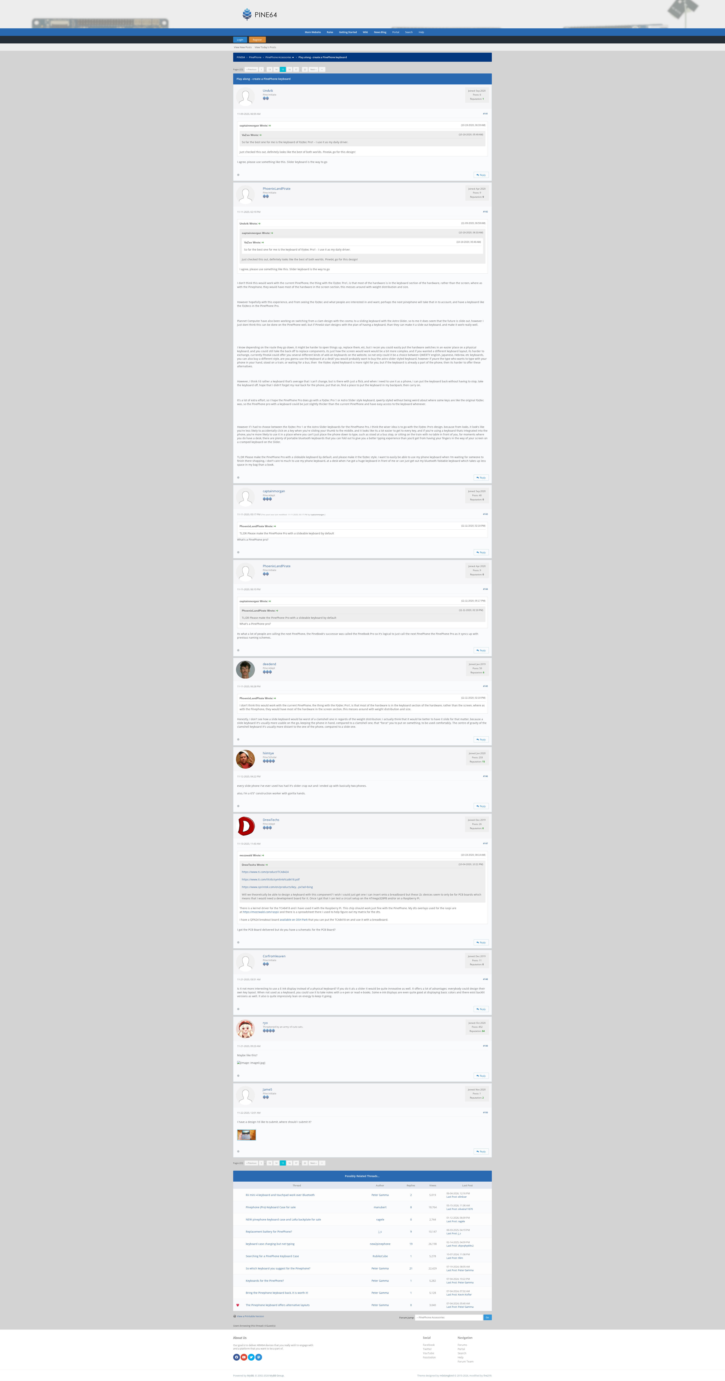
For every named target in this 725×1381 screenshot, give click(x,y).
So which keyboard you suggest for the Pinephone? (278, 1268)
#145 (485, 686)
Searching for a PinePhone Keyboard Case (272, 1256)
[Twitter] (251, 1357)
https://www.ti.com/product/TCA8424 (265, 872)
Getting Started (348, 32)
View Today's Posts (265, 47)
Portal (395, 32)
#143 (485, 514)
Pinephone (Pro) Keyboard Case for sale (271, 1207)
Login (240, 39)
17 (296, 69)
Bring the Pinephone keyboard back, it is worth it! (277, 1293)
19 (411, 1244)
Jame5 (267, 1089)
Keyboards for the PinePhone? (265, 1280)
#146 (485, 776)
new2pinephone (380, 1244)
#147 (485, 843)
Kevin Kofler (465, 1294)
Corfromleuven (274, 956)
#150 (485, 1112)
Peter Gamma (380, 1195)
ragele (380, 1219)
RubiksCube (380, 1256)
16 (289, 69)
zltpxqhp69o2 (466, 1245)
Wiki (365, 32)
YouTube (428, 1353)
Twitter (427, 1349)
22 (305, 69)
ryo (265, 1023)
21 (411, 1268)
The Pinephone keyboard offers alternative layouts (278, 1305)
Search (409, 32)
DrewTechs (271, 820)
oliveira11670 (465, 1209)
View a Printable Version (250, 1316)
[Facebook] (236, 1357)
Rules (330, 32)
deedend (269, 664)
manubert (380, 1207)
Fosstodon (429, 1357)
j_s (380, 1231)
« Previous (251, 69)
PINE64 (241, 57)
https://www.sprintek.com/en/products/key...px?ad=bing (277, 887)
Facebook (429, 1345)
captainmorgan (274, 491)
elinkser (462, 1196)
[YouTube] (244, 1357)
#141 (485, 113)
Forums (462, 1345)
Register (257, 39)
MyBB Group (276, 1375)
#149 (485, 1045)
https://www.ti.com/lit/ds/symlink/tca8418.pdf (271, 879)
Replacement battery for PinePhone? (269, 1231)
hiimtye (268, 753)
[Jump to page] (322, 69)
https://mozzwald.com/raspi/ (261, 912)
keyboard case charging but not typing (270, 1244)
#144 (485, 589)
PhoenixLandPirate (277, 188)
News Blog (380, 32)
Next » (313, 69)
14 (276, 69)
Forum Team (466, 1361)
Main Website (313, 32)
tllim (460, 1258)
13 (269, 69)
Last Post (452, 1196)
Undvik (268, 90)
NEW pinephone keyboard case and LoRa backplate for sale (283, 1219)
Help (421, 32)
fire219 (487, 1375)
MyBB (250, 1375)
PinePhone (255, 57)
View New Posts (243, 47)
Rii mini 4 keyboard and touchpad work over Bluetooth (280, 1195)
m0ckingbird (447, 1375)
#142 (485, 211)
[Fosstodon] (258, 1357)
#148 (485, 979)
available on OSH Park (294, 919)
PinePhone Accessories (278, 57)
